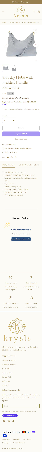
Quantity (5, 116)
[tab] (5, 68)
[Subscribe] (37, 406)
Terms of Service (8, 373)
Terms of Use (23, 411)
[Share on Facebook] (8, 157)
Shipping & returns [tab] (29, 165)
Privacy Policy (7, 377)
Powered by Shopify (17, 448)
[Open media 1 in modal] (35, 30)
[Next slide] (35, 44)
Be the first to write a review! (21, 239)
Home (4, 22)
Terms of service (27, 439)
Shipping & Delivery (9, 360)
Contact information (19, 443)
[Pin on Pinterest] (12, 157)
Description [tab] (8, 165)
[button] (3, 12)
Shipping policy (6, 443)
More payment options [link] (21, 139)
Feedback (5, 385)
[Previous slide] (6, 44)
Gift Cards (6, 381)
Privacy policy (16, 439)
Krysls (9, 448)
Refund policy (6, 439)
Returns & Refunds (9, 364)
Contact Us (6, 369)
